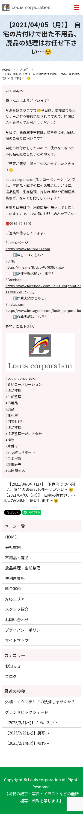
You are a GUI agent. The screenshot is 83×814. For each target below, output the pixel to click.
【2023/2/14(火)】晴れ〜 (27, 743)
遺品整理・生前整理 (22, 568)
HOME (6, 69)
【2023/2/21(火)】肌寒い (27, 733)
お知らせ (13, 666)
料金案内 (13, 588)
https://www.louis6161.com (28, 248)
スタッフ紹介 (17, 609)
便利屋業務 (15, 578)
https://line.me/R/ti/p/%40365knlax (35, 267)
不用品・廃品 (17, 557)
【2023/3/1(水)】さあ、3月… (31, 722)
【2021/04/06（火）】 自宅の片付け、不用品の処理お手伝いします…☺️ (38, 497)
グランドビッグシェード (26, 712)
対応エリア (15, 599)
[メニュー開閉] (76, 7)
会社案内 (13, 547)
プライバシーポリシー (24, 630)
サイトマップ (17, 640)
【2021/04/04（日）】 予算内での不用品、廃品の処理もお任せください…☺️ (40, 486)
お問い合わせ (17, 619)
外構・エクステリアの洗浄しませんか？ (40, 701)
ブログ (24, 69)
